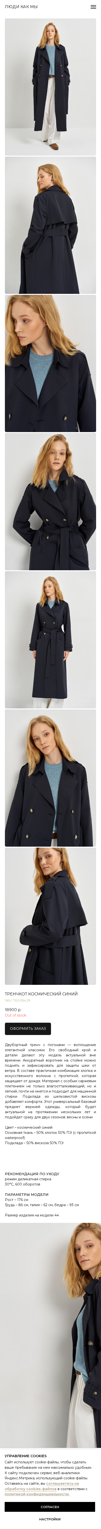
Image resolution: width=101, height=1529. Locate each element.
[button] (28, 1029)
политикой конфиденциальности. (37, 1494)
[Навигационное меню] (93, 7)
